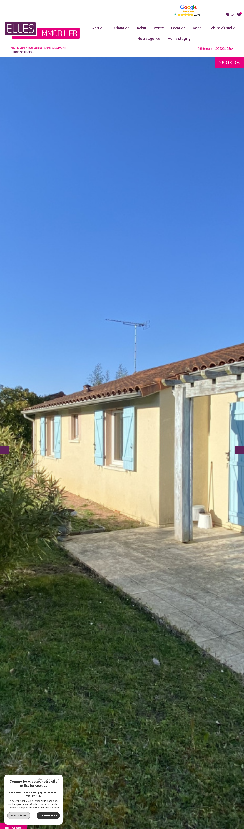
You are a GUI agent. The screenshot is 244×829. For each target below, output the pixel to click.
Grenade (48, 48)
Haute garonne (35, 48)
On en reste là (46, 779)
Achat (141, 28)
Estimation (120, 28)
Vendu (198, 28)
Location (178, 28)
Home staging (178, 38)
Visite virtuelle (223, 28)
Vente (159, 28)
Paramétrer (18, 815)
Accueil (98, 28)
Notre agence (148, 38)
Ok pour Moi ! (48, 815)
